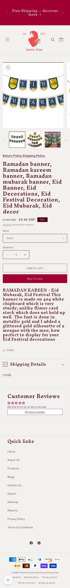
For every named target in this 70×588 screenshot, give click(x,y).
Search (11, 493)
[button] (7, 40)
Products (13, 468)
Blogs (11, 477)
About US (13, 460)
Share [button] (10, 350)
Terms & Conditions (20, 527)
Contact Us (14, 485)
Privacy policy (49, 577)
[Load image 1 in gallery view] (17, 140)
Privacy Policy (16, 519)
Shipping (7, 224)
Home (11, 451)
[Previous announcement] (7, 13)
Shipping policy (47, 582)
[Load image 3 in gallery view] (53, 140)
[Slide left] (4, 140)
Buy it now (35, 278)
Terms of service (26, 582)
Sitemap (12, 502)
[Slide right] (66, 140)
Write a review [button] (35, 412)
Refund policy (31, 577)
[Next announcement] (63, 13)
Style (6, 230)
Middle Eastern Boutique (33, 572)
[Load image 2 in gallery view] (35, 140)
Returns (12, 510)
